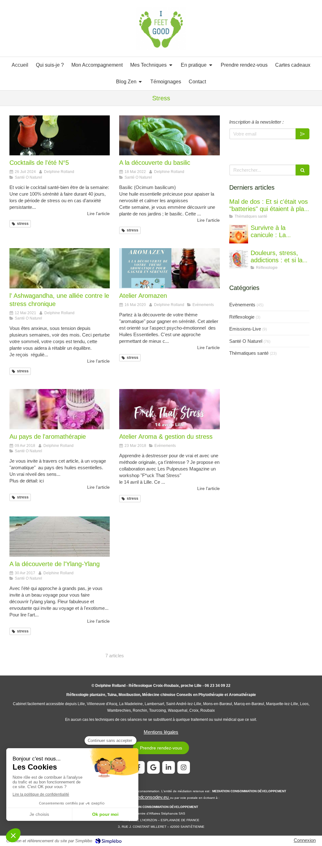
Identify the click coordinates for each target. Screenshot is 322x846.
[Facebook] (138, 767)
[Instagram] (183, 767)
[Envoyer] (302, 133)
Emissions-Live (245, 328)
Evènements (242, 304)
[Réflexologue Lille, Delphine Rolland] (161, 28)
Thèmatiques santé (249, 353)
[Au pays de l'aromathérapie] (59, 409)
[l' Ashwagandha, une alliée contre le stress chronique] (59, 268)
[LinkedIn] (168, 767)
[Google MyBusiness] (153, 767)
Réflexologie (241, 317)
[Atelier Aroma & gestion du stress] (169, 409)
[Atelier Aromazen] (169, 268)
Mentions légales (161, 732)
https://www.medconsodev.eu (139, 797)
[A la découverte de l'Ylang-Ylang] (59, 536)
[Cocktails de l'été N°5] (59, 135)
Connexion (305, 840)
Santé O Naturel (245, 341)
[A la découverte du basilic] (169, 135)
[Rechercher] (302, 169)
